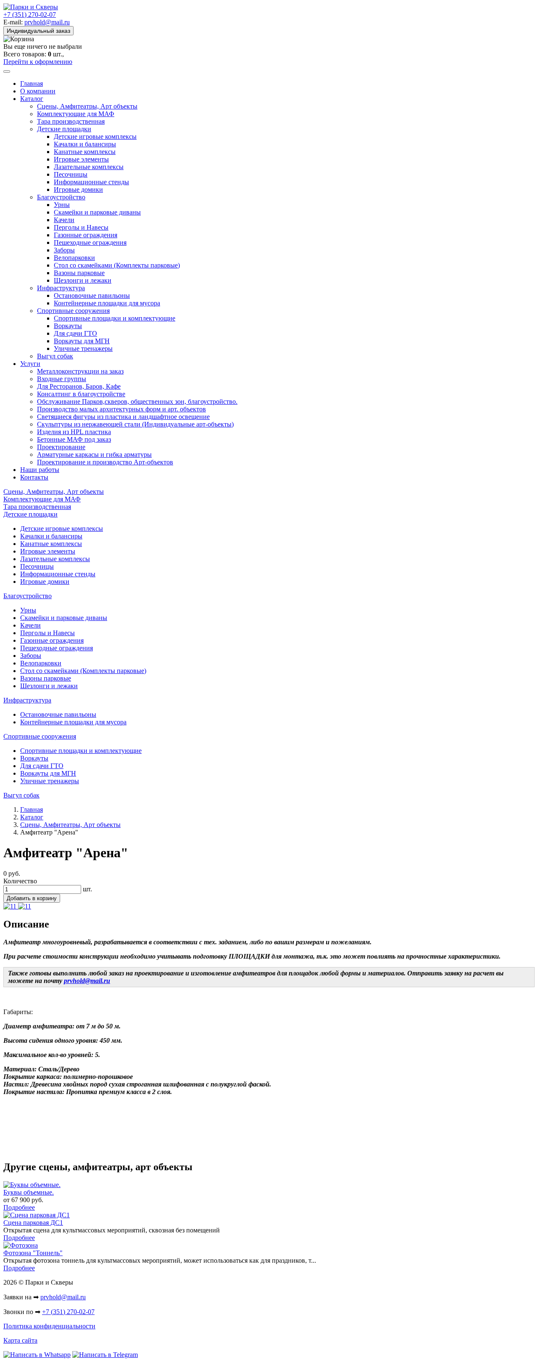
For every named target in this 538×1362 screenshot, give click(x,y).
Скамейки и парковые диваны (97, 212)
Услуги (30, 363)
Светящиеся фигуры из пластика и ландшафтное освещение (123, 416)
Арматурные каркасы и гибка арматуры (94, 454)
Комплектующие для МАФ (75, 113)
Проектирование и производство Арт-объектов (105, 462)
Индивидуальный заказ (38, 30)
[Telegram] (105, 1354)
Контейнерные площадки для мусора (107, 303)
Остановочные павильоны (92, 295)
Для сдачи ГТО (75, 333)
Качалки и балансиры (85, 144)
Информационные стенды (91, 181)
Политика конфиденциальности (49, 1326)
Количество (20, 881)
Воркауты (68, 325)
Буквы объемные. (28, 1192)
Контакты (34, 477)
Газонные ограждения (85, 234)
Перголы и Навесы (81, 227)
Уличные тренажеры (83, 348)
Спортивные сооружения (73, 310)
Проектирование (61, 446)
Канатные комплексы (85, 151)
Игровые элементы (81, 159)
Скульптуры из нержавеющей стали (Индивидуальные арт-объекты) (135, 424)
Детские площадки (64, 128)
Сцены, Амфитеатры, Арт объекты (87, 106)
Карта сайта (20, 1340)
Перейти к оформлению (37, 61)
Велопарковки (74, 257)
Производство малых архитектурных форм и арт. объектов (121, 409)
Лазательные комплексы (89, 166)
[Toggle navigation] (6, 71)
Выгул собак (55, 356)
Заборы (64, 250)
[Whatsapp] (37, 1354)
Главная (31, 83)
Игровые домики (78, 189)
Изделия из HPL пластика (74, 431)
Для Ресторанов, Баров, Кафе (79, 386)
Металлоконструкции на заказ (80, 371)
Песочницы (70, 174)
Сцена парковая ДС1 (33, 1222)
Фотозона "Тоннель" (33, 1252)
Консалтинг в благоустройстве (81, 393)
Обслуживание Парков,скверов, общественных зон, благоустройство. (137, 401)
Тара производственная (71, 121)
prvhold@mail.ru (47, 22)
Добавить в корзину (32, 898)
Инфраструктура (61, 287)
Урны (62, 204)
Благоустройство (61, 197)
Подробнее (19, 1207)
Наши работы (39, 469)
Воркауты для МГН (82, 340)
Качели (64, 219)
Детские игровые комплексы (95, 136)
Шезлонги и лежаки (82, 280)
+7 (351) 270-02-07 (29, 14)
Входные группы (61, 378)
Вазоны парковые (79, 272)
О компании (37, 91)
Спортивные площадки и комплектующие (114, 318)
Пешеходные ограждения (90, 242)
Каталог (31, 98)
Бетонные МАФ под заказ (74, 439)
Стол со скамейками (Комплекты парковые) (117, 265)
